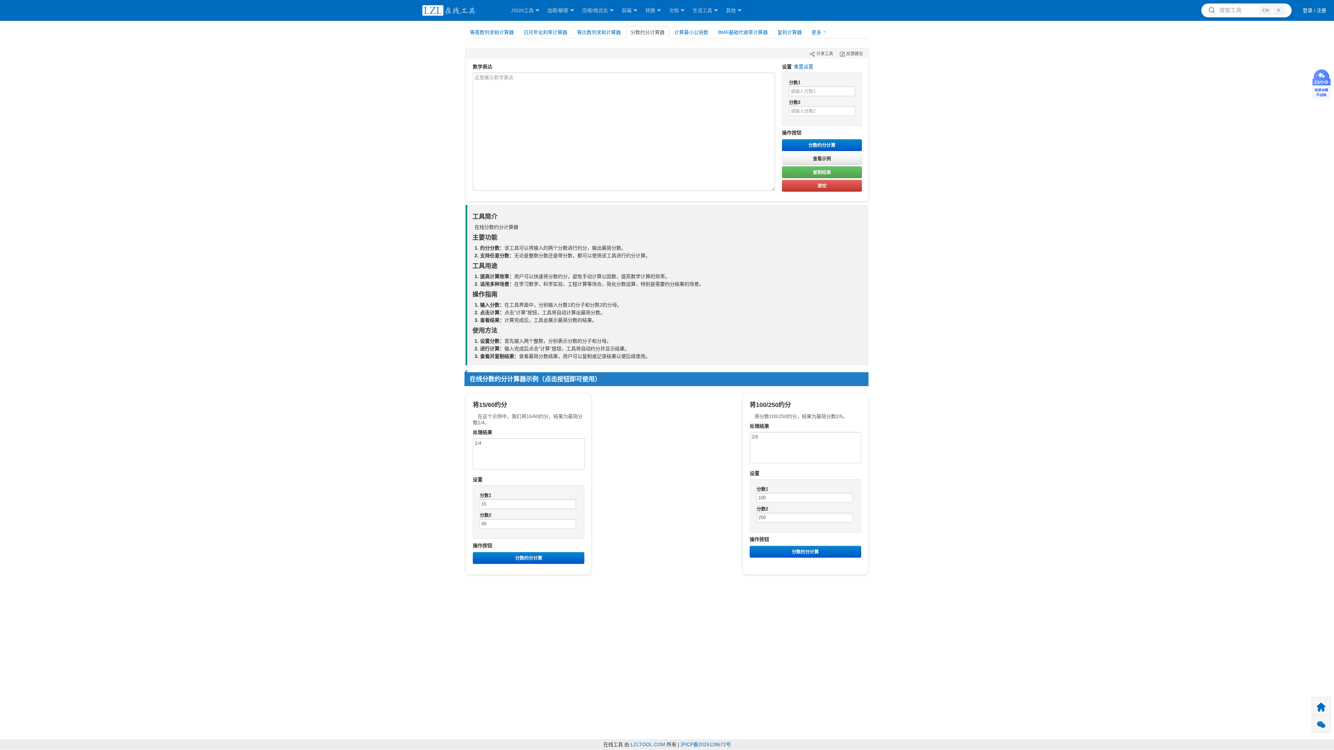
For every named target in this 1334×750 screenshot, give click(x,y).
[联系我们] (1321, 724)
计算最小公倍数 (691, 32)
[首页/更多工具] (1321, 706)
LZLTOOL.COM (648, 744)
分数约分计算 (821, 145)
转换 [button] (650, 10)
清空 (821, 185)
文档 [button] (674, 10)
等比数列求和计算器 (599, 32)
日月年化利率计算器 (545, 32)
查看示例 (822, 158)
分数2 (794, 102)
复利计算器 (789, 32)
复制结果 (822, 172)
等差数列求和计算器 (492, 32)
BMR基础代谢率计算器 (743, 32)
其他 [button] (731, 10)
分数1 (794, 82)
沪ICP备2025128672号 (706, 744)
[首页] (448, 10)
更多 (816, 32)
